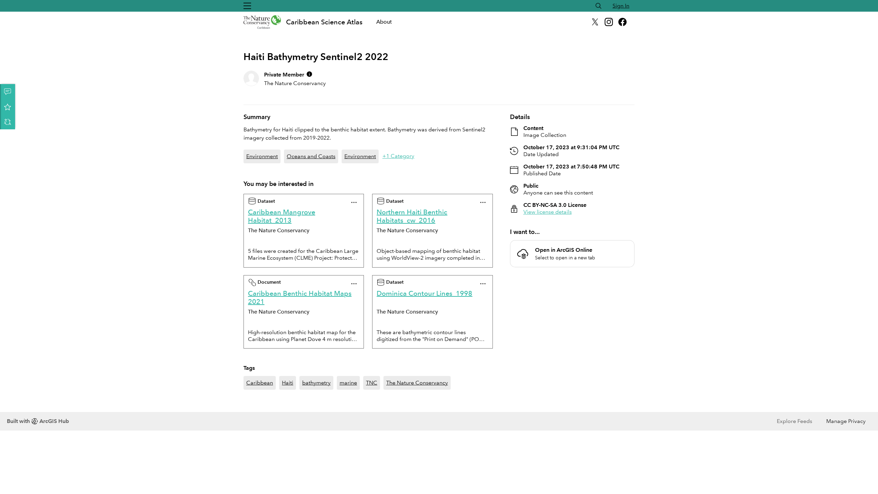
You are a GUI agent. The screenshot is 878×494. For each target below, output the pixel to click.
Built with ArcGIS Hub (38, 421)
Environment (262, 156)
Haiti (287, 382)
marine (348, 382)
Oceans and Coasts (311, 156)
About (384, 22)
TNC (371, 382)
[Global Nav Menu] (247, 6)
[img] (309, 74)
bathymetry (316, 382)
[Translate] (7, 121)
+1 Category (398, 156)
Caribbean (259, 382)
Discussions (7, 91)
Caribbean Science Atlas (324, 22)
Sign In (621, 5)
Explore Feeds (794, 421)
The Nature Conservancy (417, 382)
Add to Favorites (7, 106)
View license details (547, 212)
